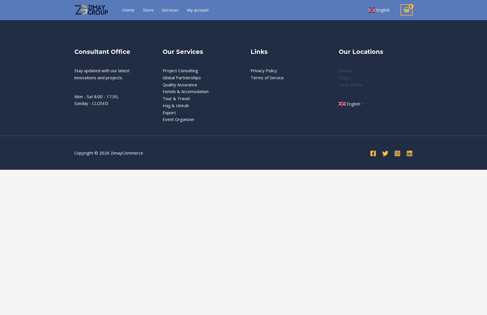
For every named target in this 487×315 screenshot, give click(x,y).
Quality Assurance (180, 84)
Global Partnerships (182, 77)
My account (198, 10)
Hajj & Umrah (176, 105)
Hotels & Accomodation (186, 91)
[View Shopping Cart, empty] (406, 10)
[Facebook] (373, 153)
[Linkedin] (409, 153)
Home (128, 10)
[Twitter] (385, 153)
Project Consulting (180, 70)
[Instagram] (397, 153)
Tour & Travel (176, 98)
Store (148, 10)
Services (170, 10)
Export (169, 112)
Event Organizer (178, 119)
